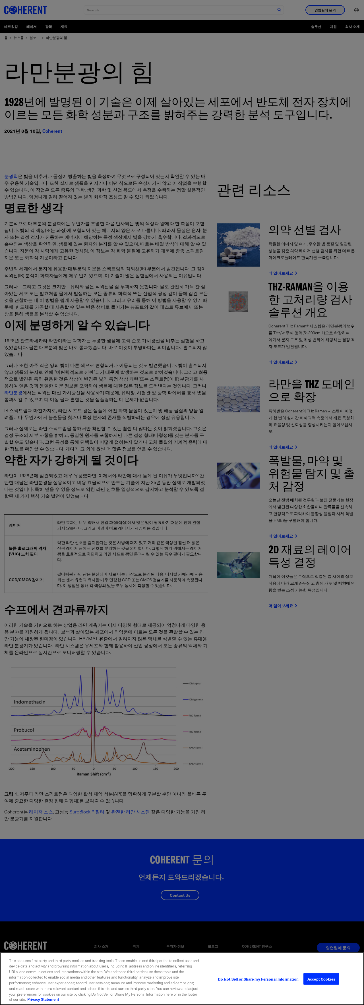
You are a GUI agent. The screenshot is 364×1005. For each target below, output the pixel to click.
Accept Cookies (321, 979)
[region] (182, 978)
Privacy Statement (43, 999)
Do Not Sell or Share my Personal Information (258, 979)
